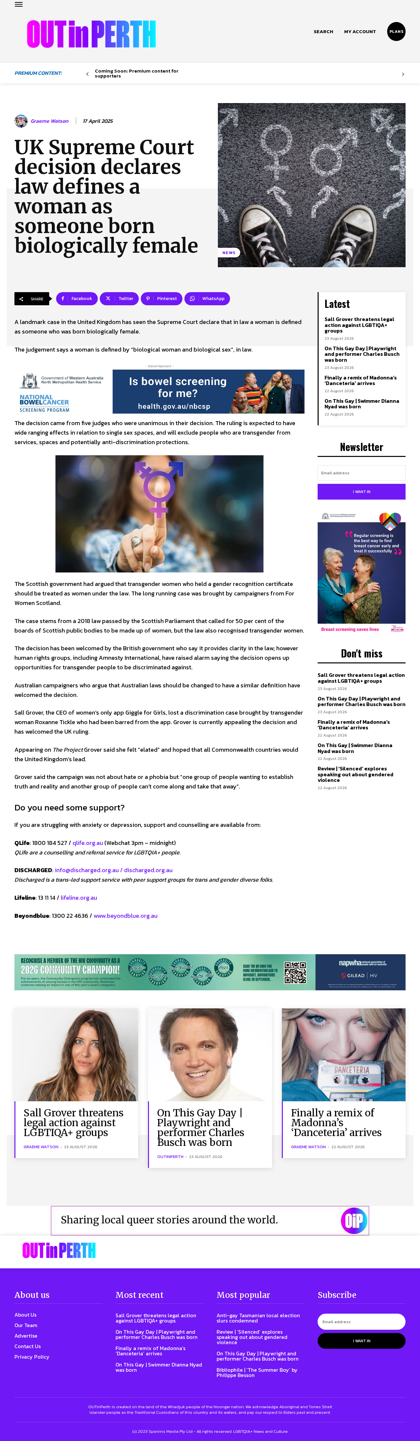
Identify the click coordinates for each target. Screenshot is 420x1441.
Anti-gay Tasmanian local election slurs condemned (258, 1317)
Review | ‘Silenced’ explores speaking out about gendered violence (355, 774)
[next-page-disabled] (403, 74)
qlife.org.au (88, 842)
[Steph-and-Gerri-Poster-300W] (362, 573)
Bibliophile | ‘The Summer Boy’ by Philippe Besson (257, 1372)
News (229, 252)
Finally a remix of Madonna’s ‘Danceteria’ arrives (361, 380)
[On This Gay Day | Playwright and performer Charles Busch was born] (210, 1054)
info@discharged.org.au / (89, 870)
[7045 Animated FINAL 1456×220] (159, 392)
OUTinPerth (170, 1156)
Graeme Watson (49, 121)
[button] (323, 31)
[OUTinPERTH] (91, 34)
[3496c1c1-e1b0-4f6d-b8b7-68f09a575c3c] (210, 972)
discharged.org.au (148, 870)
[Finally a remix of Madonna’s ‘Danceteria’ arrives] (344, 1054)
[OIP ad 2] (210, 1221)
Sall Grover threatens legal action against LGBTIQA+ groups (359, 324)
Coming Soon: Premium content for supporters (136, 73)
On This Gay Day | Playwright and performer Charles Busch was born (362, 354)
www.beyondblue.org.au (126, 915)
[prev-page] (87, 74)
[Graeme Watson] (22, 121)
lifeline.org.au (79, 897)
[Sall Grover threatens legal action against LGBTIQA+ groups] (76, 1054)
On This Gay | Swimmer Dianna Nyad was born (362, 404)
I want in (361, 492)
